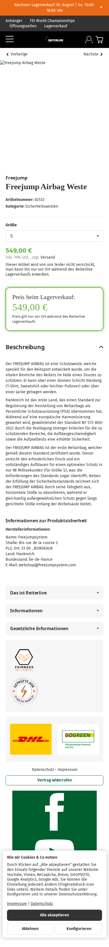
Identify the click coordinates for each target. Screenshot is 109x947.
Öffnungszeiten (23, 26)
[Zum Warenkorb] (99, 40)
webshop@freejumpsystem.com (47, 565)
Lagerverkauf (55, 26)
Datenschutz (43, 769)
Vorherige (19, 54)
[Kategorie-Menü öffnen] (10, 39)
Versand (48, 257)
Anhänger (14, 20)
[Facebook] (54, 812)
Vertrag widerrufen (54, 780)
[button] (54, 347)
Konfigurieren (79, 928)
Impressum (67, 769)
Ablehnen (30, 928)
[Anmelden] (89, 40)
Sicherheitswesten (41, 206)
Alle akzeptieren (54, 915)
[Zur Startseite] (54, 39)
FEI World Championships (52, 20)
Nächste (91, 54)
